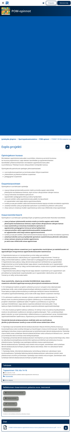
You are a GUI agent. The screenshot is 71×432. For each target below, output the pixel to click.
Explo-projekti (11, 147)
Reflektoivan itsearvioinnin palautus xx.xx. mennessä (26, 387)
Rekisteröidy (64, 3)
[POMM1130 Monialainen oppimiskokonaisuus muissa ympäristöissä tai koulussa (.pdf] (5, 427)
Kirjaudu (51, 3)
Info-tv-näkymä (9, 380)
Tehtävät (7, 365)
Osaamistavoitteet (10, 183)
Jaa (67, 147)
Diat (5, 421)
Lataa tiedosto (67, 428)
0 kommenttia (9, 376)
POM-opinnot (44, 139)
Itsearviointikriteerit (11, 214)
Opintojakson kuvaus (12, 155)
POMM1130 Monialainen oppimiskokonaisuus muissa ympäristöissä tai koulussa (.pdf (35, 427)
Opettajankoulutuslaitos (27, 139)
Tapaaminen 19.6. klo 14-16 (15, 370)
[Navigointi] (3, 3)
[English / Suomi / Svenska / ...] (43, 3)
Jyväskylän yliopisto (8, 139)
